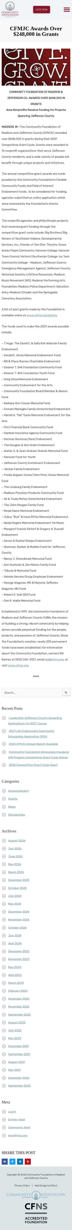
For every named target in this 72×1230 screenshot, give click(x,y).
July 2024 (14, 935)
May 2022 (14, 1038)
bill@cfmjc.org (54, 659)
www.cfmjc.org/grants (42, 315)
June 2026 (15, 856)
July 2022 (14, 1030)
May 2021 (14, 1070)
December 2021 (18, 1046)
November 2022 (18, 1006)
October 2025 (17, 888)
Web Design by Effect (46, 1185)
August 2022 (16, 1022)
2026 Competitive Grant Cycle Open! (33, 765)
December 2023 (18, 951)
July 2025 (14, 896)
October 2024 (17, 927)
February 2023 (17, 990)
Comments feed (19, 1127)
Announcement (18, 791)
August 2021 (16, 1062)
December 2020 (18, 1077)
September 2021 (19, 1054)
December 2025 (18, 880)
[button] (67, 10)
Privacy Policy (22, 1185)
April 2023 (15, 975)
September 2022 (19, 1014)
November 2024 (18, 919)
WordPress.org (17, 1135)
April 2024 (15, 943)
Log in (12, 1111)
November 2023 (18, 959)
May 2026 (14, 864)
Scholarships (16, 814)
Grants (12, 798)
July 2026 (14, 848)
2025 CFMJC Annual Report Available (33, 744)
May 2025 (14, 903)
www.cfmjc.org (18, 665)
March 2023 (16, 983)
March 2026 (16, 872)
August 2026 (16, 840)
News (12, 806)
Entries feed (16, 1119)
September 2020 (19, 1085)
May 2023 (14, 967)
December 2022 (18, 998)
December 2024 (18, 911)
